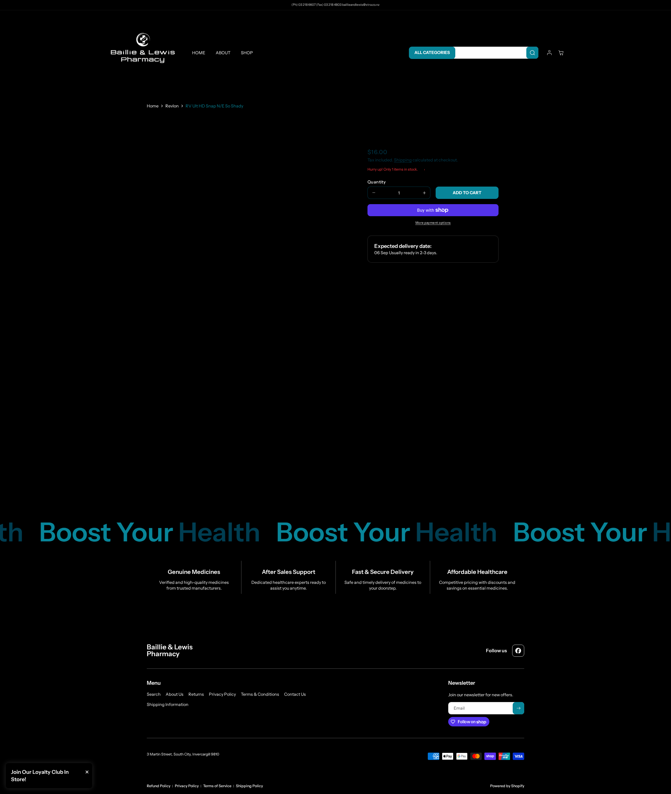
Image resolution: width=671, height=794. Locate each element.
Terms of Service (217, 786)
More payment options (433, 223)
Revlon (172, 105)
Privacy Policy (187, 786)
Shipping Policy (249, 786)
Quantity (376, 181)
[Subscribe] (518, 708)
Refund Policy (158, 786)
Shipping (403, 160)
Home (153, 105)
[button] (561, 52)
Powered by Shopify (507, 786)
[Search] (532, 53)
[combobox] (494, 52)
